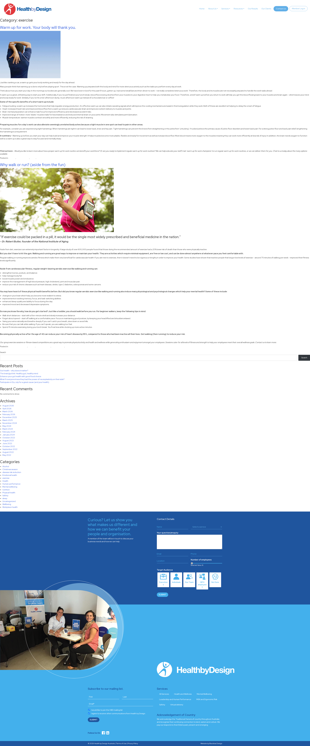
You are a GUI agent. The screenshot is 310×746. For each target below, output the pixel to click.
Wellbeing (6, 504)
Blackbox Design (215, 743)
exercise (12, 158)
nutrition (6, 489)
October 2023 (8, 437)
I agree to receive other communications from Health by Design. (118, 713)
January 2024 (8, 434)
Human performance (11, 484)
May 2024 (6, 426)
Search (3, 352)
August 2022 (8, 452)
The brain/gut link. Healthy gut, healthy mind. (19, 373)
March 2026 (7, 411)
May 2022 (6, 455)
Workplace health (44, 158)
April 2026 (6, 408)
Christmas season (10, 469)
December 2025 (9, 417)
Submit (162, 594)
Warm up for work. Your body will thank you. (38, 27)
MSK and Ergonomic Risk (206, 699)
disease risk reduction (17, 346)
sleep (4, 498)
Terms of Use (121, 743)
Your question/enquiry (167, 533)
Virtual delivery (176, 704)
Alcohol (5, 466)
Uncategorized (71, 346)
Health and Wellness (183, 694)
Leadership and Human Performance (175, 699)
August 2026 (8, 405)
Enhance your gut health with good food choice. (21, 376)
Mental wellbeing (43, 346)
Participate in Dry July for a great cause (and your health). (24, 382)
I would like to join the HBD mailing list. (107, 710)
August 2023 (8, 440)
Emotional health (9, 475)
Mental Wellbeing (204, 694)
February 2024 (8, 432)
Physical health (22, 158)
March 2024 (7, 429)
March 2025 (7, 420)
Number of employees (201, 560)
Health (5, 481)
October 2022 (8, 446)
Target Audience (165, 570)
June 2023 (7, 443)
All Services (164, 694)
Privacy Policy (133, 743)
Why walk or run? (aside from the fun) (33, 164)
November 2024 (9, 423)
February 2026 (8, 414)
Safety (33, 158)
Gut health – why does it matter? (14, 370)
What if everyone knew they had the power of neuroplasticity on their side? (32, 379)
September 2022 (9, 449)
